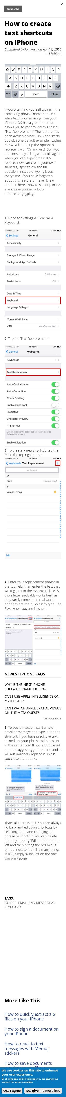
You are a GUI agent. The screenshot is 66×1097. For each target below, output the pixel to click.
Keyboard (13, 907)
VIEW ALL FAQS (52, 718)
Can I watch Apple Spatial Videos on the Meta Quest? (33, 710)
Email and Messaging (36, 902)
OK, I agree (12, 1091)
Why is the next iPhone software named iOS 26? (25, 686)
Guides (10, 902)
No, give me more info (43, 1091)
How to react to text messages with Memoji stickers (27, 1048)
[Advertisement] (33, 953)
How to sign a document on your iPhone (32, 1031)
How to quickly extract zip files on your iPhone (30, 1016)
